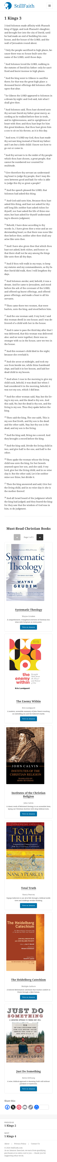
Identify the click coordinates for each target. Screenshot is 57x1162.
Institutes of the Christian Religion (28, 794)
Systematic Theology (28, 609)
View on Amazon (28, 627)
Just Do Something (28, 1071)
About (6, 1143)
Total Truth (28, 888)
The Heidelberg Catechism (28, 979)
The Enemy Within (28, 701)
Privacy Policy (20, 1143)
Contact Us (35, 1143)
